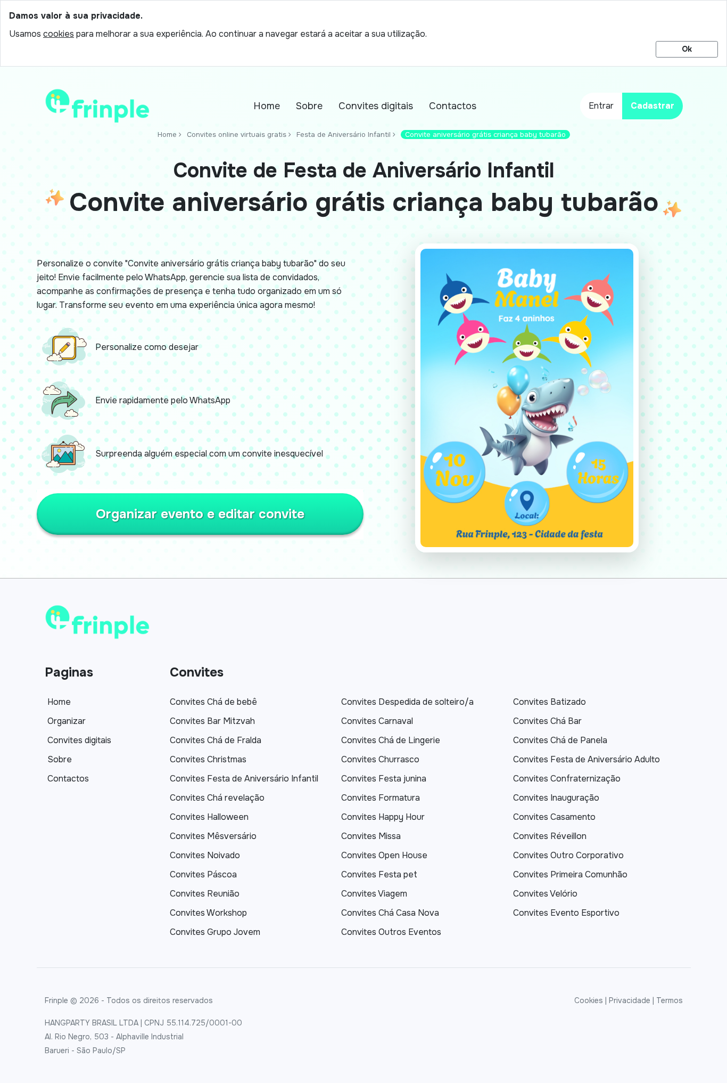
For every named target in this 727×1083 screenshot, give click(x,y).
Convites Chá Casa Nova (390, 912)
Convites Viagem (374, 893)
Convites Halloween (209, 817)
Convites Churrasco (380, 759)
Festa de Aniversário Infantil (343, 134)
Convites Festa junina (383, 778)
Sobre (309, 106)
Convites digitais (375, 106)
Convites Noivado (205, 855)
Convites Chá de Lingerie (390, 740)
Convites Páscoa (203, 874)
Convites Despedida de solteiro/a (407, 701)
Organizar (66, 721)
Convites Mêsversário (213, 836)
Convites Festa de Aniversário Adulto (586, 759)
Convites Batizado (549, 701)
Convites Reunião (204, 893)
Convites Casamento (554, 817)
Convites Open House (384, 855)
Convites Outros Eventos (391, 932)
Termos (669, 1000)
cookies (58, 33)
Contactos (452, 106)
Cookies (588, 1000)
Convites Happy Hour (383, 817)
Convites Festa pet (379, 874)
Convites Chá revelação (217, 797)
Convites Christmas (208, 759)
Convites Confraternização (567, 778)
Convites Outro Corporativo (568, 855)
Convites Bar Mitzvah (212, 721)
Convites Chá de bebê (213, 701)
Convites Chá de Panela (560, 740)
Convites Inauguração (556, 797)
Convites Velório (545, 893)
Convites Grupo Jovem (215, 932)
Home (266, 106)
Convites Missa (371, 836)
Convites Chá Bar (547, 721)
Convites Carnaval (377, 721)
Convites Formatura (380, 797)
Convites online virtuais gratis (236, 134)
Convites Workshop (208, 912)
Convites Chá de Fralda (215, 740)
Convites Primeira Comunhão (570, 874)
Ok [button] (687, 49)
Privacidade (629, 1000)
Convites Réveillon (549, 836)
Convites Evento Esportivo (566, 912)
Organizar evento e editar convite (200, 514)
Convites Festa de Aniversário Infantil (244, 778)
